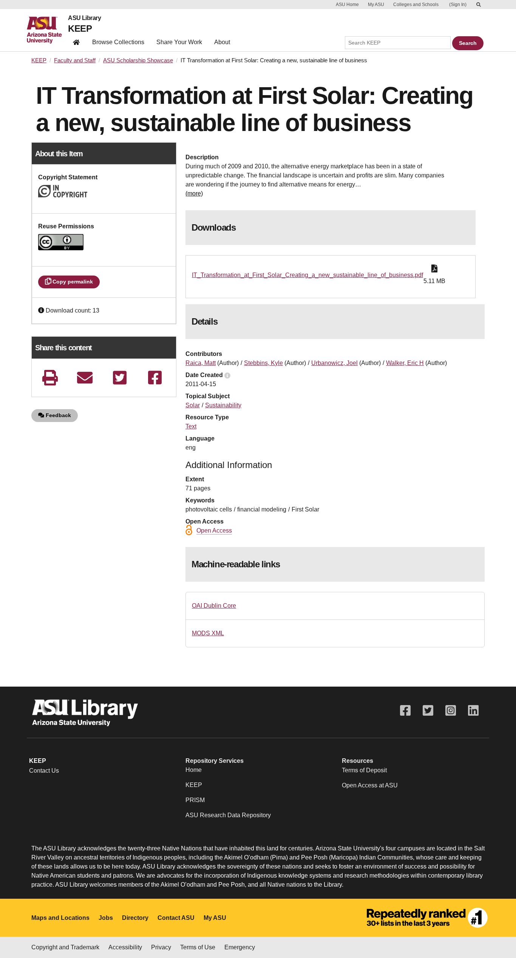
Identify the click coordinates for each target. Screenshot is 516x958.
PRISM (195, 800)
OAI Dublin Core (214, 605)
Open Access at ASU (370, 785)
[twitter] (119, 377)
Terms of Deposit (364, 770)
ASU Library (84, 18)
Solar (192, 405)
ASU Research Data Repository (228, 815)
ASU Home (347, 4)
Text (190, 426)
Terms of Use (197, 947)
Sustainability (223, 405)
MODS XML (208, 633)
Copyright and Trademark (65, 947)
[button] (42, 310)
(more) (194, 193)
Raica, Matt (200, 363)
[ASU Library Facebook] (405, 710)
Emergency (239, 947)
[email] (85, 377)
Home (193, 770)
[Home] (47, 30)
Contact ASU (176, 918)
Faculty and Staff (75, 60)
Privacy (161, 947)
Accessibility (125, 947)
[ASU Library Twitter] (428, 710)
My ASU (376, 4)
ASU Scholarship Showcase (138, 60)
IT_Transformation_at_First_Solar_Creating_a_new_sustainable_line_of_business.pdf (307, 275)
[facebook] (154, 377)
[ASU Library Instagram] (450, 710)
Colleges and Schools (416, 4)
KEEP (80, 28)
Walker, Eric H (405, 363)
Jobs (106, 918)
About (222, 42)
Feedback (57, 415)
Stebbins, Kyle (263, 363)
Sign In (458, 4)
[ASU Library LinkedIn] (473, 710)
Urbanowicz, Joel (334, 363)
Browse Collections (118, 42)
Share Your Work (179, 42)
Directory (135, 918)
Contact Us (44, 770)
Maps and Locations (60, 918)
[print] (49, 377)
